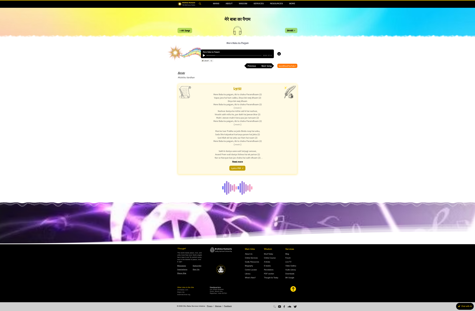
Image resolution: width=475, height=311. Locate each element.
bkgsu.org (180, 292)
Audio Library (290, 270)
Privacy (210, 306)
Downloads (289, 274)
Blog (287, 254)
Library (247, 274)
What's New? (250, 278)
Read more (237, 161)
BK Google (289, 278)
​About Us (248, 254)
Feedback (228, 306)
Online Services (251, 258)
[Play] (204, 55)
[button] (216, 3)
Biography (249, 266)
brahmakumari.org (183, 294)
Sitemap (218, 306)
